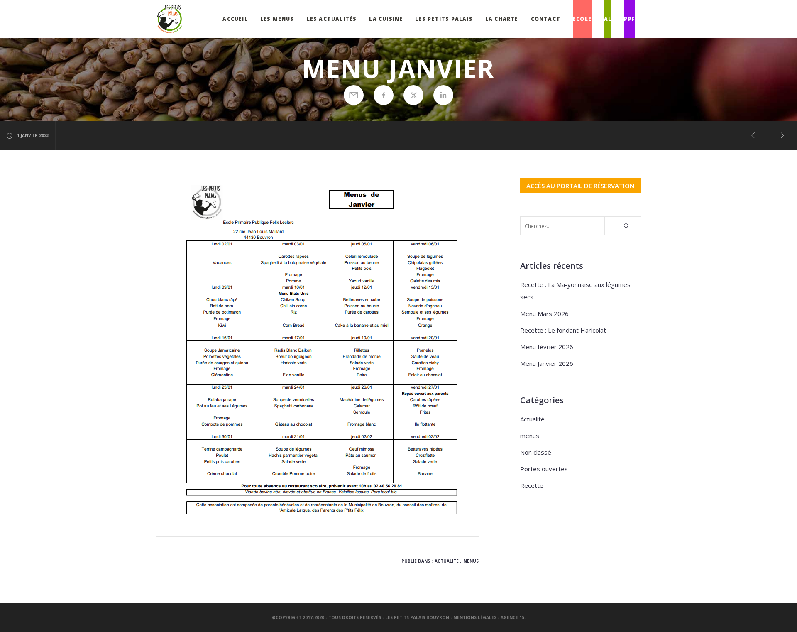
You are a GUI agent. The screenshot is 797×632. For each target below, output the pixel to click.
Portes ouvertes (544, 469)
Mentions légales (474, 617)
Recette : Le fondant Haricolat (563, 330)
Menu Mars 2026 (544, 313)
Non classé (535, 452)
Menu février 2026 (546, 347)
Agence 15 (512, 617)
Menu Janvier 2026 (546, 363)
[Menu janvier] (354, 95)
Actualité (447, 561)
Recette (531, 485)
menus (471, 561)
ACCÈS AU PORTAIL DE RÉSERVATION (580, 185)
